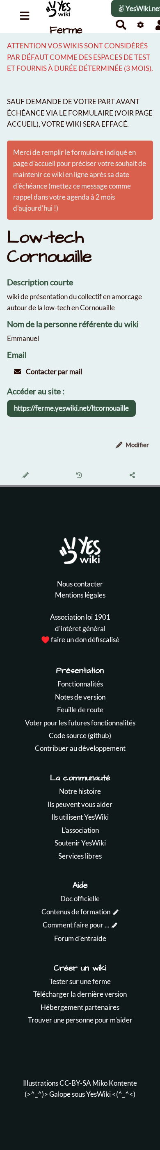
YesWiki (98, 1094)
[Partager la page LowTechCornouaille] (133, 476)
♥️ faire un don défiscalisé (80, 639)
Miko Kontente (114, 1083)
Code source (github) (80, 735)
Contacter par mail (53, 371)
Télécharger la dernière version (80, 994)
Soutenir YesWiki (80, 843)
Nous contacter (80, 584)
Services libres (80, 856)
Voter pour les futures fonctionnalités (80, 722)
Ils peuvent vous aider (80, 804)
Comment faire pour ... (76, 924)
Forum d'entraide (80, 938)
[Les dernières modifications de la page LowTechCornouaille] (80, 476)
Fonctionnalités (80, 684)
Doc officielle (80, 898)
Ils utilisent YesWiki (80, 817)
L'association (80, 830)
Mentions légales (80, 595)
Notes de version (80, 697)
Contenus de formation (75, 911)
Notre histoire (80, 791)
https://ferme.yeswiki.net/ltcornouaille (71, 408)
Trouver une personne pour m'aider (80, 1020)
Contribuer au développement (80, 748)
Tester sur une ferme (80, 981)
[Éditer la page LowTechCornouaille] (26, 476)
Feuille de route (80, 709)
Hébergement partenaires (80, 1007)
